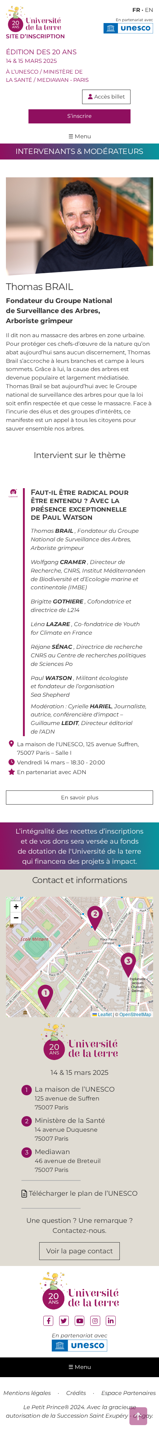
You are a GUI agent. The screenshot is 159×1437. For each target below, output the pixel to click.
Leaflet (104, 1014)
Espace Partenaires (128, 1392)
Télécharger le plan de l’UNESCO (79, 1193)
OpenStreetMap (135, 1014)
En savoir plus (79, 797)
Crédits (76, 1392)
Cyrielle (90, 706)
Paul (51, 678)
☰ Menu (79, 136)
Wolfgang (58, 562)
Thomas (52, 530)
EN (149, 9)
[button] (45, 997)
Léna (50, 624)
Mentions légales (27, 1392)
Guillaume (54, 722)
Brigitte (57, 601)
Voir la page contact (79, 1251)
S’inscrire (79, 116)
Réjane (51, 646)
